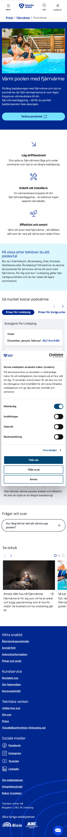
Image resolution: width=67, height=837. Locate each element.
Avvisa (33, 479)
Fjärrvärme (23, 17)
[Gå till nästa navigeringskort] (11, 555)
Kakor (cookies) (12, 793)
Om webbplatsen (12, 780)
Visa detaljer (50, 450)
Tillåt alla (33, 460)
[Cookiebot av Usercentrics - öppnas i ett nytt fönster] (49, 355)
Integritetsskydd (12, 786)
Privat (9, 17)
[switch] (58, 416)
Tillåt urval (34, 469)
